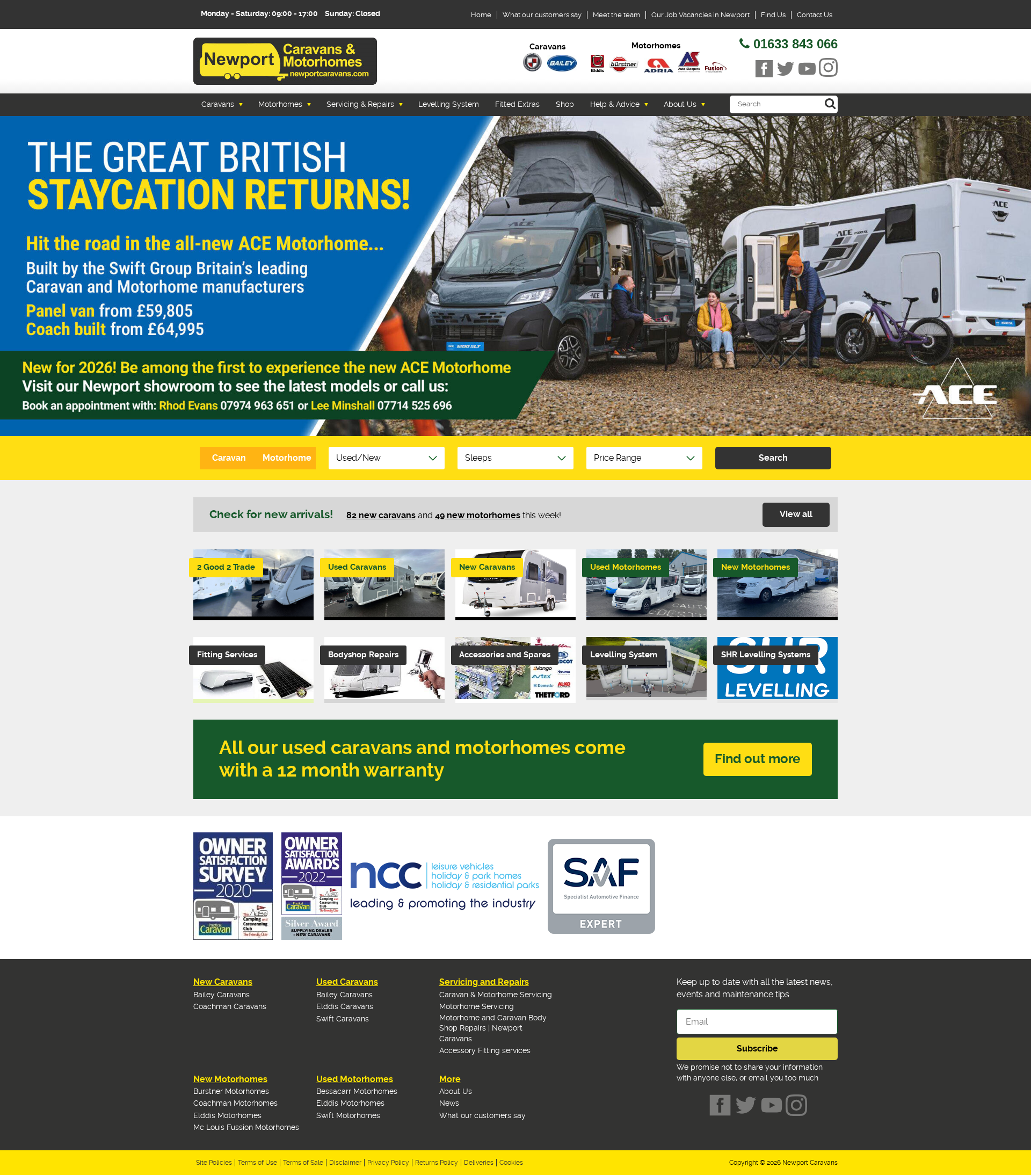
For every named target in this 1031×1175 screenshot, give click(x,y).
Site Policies (214, 1162)
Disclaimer (345, 1162)
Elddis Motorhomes (227, 1115)
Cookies (511, 1162)
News (449, 1103)
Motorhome (287, 458)
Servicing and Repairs (484, 982)
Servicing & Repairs (360, 104)
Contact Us (814, 15)
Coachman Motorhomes (235, 1103)
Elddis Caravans (344, 1006)
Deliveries (478, 1162)
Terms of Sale (303, 1162)
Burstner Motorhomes (231, 1091)
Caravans (217, 104)
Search (773, 458)
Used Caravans (347, 982)
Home (481, 15)
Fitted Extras (517, 104)
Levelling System (448, 104)
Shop (565, 104)
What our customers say (542, 15)
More (450, 1079)
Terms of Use (257, 1162)
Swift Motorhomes (348, 1115)
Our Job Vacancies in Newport (700, 15)
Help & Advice (615, 104)
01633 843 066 (795, 44)
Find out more (757, 758)
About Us (680, 104)
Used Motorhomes (354, 1079)
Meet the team (616, 15)
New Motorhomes (230, 1079)
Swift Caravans (342, 1018)
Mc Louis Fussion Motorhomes (246, 1127)
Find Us (773, 15)
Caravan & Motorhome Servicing (495, 994)
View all (796, 514)
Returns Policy (436, 1162)
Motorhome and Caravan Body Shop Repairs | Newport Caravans (493, 1028)
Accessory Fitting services (485, 1050)
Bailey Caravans (221, 994)
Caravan (229, 458)
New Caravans (222, 982)
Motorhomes (280, 104)
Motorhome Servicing (476, 1006)
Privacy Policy (388, 1162)
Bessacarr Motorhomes (356, 1091)
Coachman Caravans (229, 1006)
